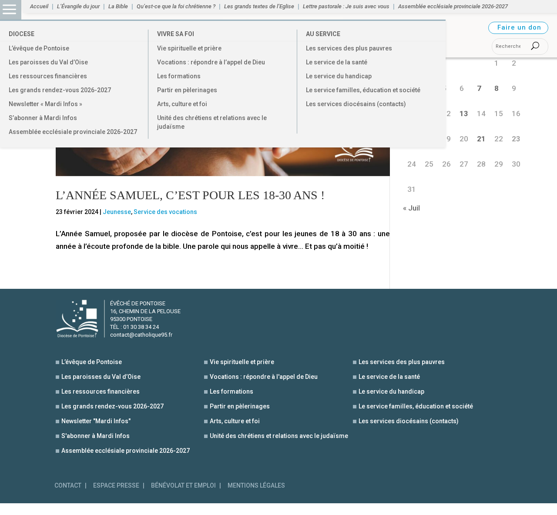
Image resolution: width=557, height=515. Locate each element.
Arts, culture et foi (182, 103)
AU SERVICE (323, 33)
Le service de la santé (336, 62)
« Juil (411, 208)
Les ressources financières (48, 76)
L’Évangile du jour (78, 6)
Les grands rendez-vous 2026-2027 (60, 90)
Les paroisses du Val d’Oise (48, 62)
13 (464, 113)
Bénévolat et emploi (183, 485)
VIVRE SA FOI (175, 33)
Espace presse (116, 485)
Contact (67, 485)
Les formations (179, 76)
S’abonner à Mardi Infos (43, 117)
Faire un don (519, 27)
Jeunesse (117, 211)
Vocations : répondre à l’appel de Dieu (211, 62)
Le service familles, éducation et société (363, 90)
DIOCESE (21, 33)
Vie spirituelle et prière (189, 48)
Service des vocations (165, 211)
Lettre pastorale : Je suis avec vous (346, 6)
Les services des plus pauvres (349, 48)
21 (481, 138)
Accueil (39, 6)
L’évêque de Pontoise (39, 48)
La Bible (118, 6)
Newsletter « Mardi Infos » (45, 103)
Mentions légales (256, 485)
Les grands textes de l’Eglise (259, 6)
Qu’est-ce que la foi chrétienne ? (176, 6)
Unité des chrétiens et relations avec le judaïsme (212, 122)
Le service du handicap (339, 76)
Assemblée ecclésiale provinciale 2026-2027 (73, 131)
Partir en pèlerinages (187, 90)
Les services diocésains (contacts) (356, 103)
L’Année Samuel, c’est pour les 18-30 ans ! (190, 195)
